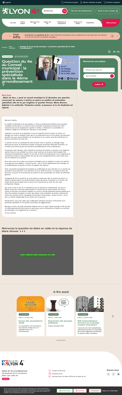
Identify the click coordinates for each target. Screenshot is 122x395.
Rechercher (48, 11)
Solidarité (90, 23)
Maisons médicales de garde (92, 2)
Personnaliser (95, 390)
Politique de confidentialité (110, 391)
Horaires (5, 379)
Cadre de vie (47, 22)
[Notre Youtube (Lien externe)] (118, 374)
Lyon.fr (8, 2)
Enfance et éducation (62, 22)
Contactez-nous (57, 373)
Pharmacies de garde (71, 2)
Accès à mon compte (106, 11)
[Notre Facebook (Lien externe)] (113, 374)
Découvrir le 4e (35, 22)
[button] (9, 36)
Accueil (13, 23)
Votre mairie (22, 22)
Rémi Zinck (6, 95)
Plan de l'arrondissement (81, 11)
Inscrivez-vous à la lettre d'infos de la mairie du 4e (69, 376)
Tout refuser (81, 390)
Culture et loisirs (78, 22)
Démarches (111, 23)
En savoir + (53, 37)
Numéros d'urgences (113, 2)
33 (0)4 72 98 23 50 (58, 371)
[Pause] (112, 36)
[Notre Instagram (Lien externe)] (108, 374)
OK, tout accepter (65, 390)
